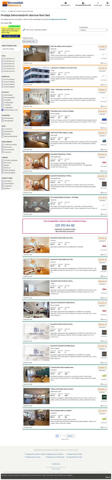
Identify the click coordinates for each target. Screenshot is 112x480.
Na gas (6, 165)
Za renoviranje (9, 149)
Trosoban (7, 105)
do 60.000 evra (9, 66)
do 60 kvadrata (9, 87)
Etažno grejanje (9, 173)
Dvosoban (7, 100)
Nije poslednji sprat (10, 136)
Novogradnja (8, 118)
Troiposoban (8, 107)
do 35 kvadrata (9, 79)
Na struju (7, 168)
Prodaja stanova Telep (74, 454)
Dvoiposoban (8, 102)
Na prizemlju (8, 131)
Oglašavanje (56, 464)
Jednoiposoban (9, 97)
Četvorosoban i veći (11, 110)
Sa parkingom (9, 183)
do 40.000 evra (9, 59)
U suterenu (8, 129)
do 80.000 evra (9, 71)
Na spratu (7, 134)
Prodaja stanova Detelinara (55, 457)
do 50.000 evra (9, 61)
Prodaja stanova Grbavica (54, 454)
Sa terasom (8, 181)
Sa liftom (7, 188)
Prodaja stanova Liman (33, 457)
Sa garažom (8, 186)
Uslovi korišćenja (56, 469)
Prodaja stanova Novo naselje (35, 454)
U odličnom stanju (10, 144)
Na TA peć (7, 163)
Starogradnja (8, 121)
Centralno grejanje (10, 160)
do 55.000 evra (9, 63)
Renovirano (8, 147)
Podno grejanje (9, 170)
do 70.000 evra (9, 68)
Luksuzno (7, 152)
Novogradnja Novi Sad (74, 457)
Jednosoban (8, 95)
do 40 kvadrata (9, 82)
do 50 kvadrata (9, 84)
